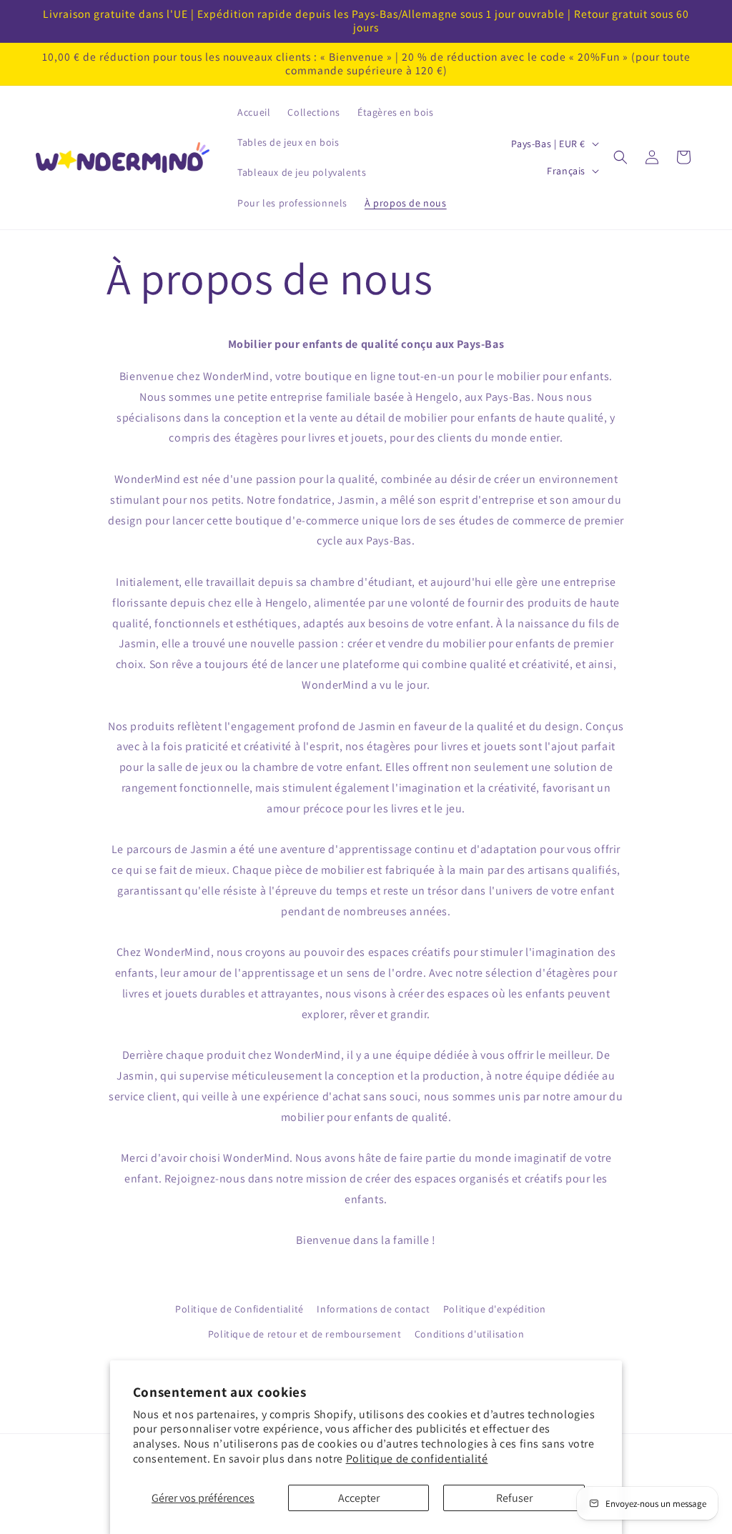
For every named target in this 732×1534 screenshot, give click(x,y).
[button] (620, 157)
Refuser (514, 1497)
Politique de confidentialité (417, 1458)
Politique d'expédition (494, 1309)
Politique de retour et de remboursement (304, 1334)
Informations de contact (373, 1309)
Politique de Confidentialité (239, 1309)
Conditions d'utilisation (469, 1334)
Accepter (359, 1497)
